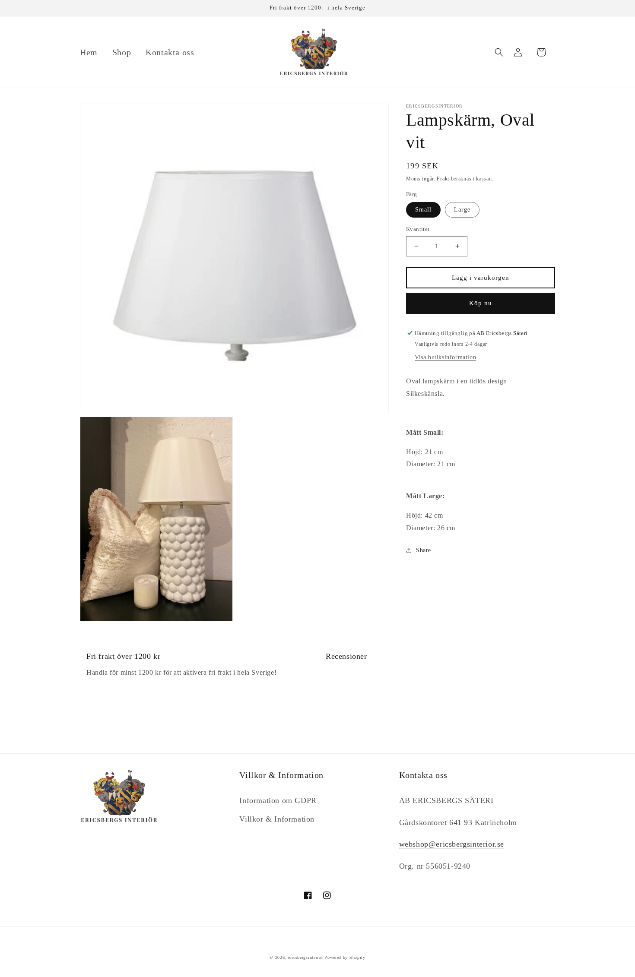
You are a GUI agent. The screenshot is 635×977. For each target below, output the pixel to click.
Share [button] (423, 550)
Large (462, 209)
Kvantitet (418, 229)
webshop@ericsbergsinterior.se (451, 844)
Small (423, 209)
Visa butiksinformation (445, 357)
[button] (498, 52)
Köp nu (480, 303)
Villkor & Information (276, 819)
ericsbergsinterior (305, 957)
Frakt (443, 179)
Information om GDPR (277, 800)
